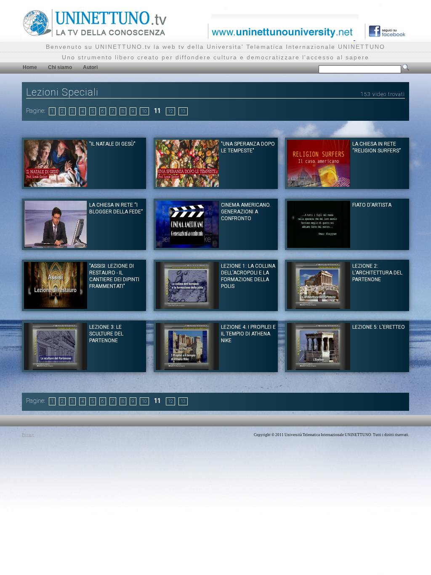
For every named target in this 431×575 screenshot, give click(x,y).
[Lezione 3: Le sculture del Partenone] (55, 367)
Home (30, 67)
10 (144, 111)
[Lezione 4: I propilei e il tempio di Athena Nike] (187, 367)
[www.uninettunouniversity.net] (280, 37)
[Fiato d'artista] (318, 245)
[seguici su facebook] (384, 37)
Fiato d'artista (371, 205)
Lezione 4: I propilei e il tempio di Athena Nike (248, 333)
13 (183, 111)
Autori (90, 67)
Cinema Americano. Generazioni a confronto (246, 211)
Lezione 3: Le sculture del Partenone (106, 333)
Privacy (28, 435)
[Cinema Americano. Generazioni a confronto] (187, 245)
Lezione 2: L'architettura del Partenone (377, 272)
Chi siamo (60, 67)
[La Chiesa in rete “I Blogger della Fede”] (55, 245)
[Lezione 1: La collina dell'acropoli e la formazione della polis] (187, 306)
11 (157, 110)
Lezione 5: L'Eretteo (378, 327)
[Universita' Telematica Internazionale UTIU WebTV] (95, 35)
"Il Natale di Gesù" (112, 144)
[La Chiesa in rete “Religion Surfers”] (318, 184)
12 (170, 111)
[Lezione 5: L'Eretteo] (318, 367)
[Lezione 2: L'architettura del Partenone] (318, 306)
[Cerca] (405, 69)
